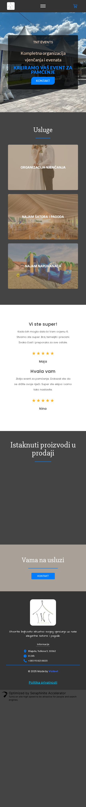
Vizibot (53, 671)
